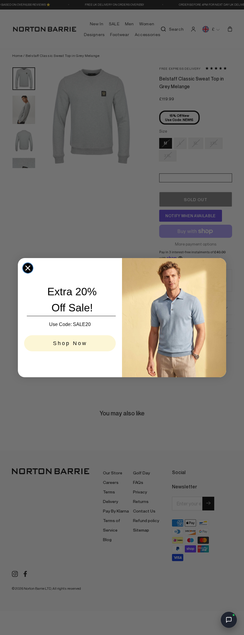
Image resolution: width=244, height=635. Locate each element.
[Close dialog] (28, 268)
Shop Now (70, 343)
